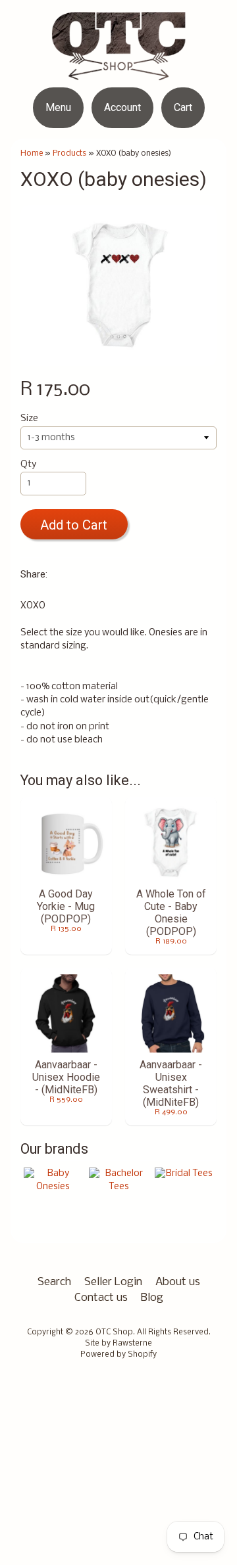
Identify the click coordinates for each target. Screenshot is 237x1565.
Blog (152, 1298)
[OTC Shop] (118, 72)
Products (69, 153)
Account (122, 107)
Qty (28, 465)
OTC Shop (114, 1332)
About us (177, 1282)
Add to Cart (73, 525)
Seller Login (113, 1282)
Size (29, 419)
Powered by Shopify (118, 1355)
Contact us (101, 1298)
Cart (183, 107)
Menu (58, 107)
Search (54, 1282)
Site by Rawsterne (118, 1344)
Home (31, 153)
